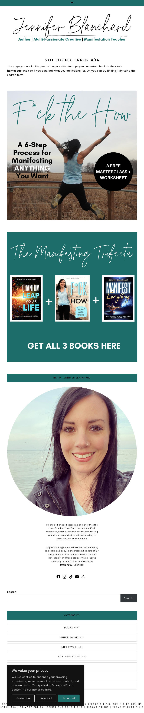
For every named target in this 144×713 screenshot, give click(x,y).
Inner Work (69, 637)
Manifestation (69, 656)
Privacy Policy (32, 707)
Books (68, 628)
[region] (45, 685)
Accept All (69, 698)
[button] (72, 3)
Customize (23, 698)
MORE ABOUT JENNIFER (72, 564)
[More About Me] (72, 452)
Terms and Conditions (65, 707)
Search (11, 592)
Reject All (46, 698)
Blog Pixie (135, 707)
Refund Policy (98, 707)
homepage (14, 70)
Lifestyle (69, 647)
